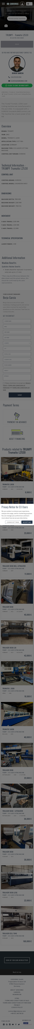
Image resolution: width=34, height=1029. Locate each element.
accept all (27, 522)
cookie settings (13, 522)
